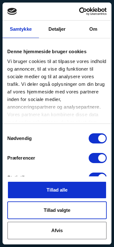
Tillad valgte (57, 210)
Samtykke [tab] (21, 29)
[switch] (98, 158)
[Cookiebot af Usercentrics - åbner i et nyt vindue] (80, 11)
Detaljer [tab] (57, 29)
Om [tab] (93, 29)
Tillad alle (57, 190)
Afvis (57, 230)
